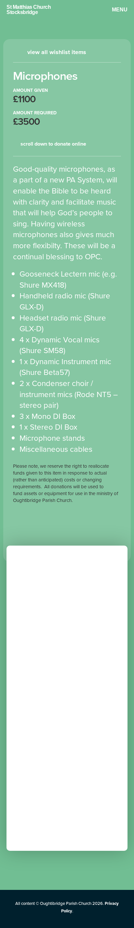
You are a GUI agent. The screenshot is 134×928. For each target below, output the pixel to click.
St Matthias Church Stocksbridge (29, 9)
